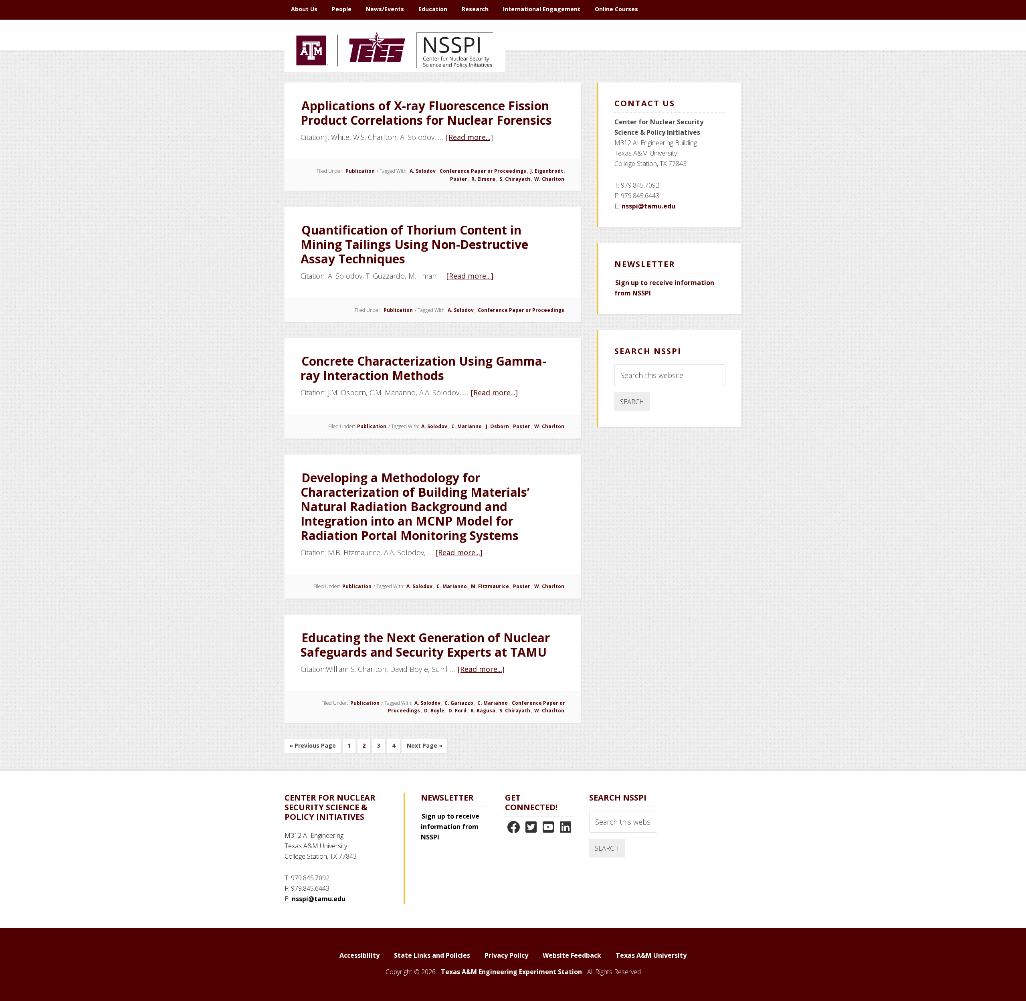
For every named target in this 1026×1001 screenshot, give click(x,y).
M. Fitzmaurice (490, 586)
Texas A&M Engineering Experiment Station (511, 971)
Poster (458, 179)
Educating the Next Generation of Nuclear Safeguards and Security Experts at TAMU (425, 644)
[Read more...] (470, 137)
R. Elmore (483, 179)
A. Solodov (423, 171)
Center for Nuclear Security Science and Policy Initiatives (395, 88)
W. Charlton (549, 179)
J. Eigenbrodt (546, 171)
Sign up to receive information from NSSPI (450, 826)
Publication (360, 171)
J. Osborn (497, 426)
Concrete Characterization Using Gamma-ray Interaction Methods (423, 368)
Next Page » (424, 747)
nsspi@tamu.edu (648, 206)
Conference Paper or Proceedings (483, 171)
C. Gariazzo (458, 703)
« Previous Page (312, 747)
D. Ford (457, 710)
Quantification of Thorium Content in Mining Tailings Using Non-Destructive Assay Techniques (414, 244)
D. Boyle (434, 710)
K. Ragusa (483, 710)
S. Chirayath (514, 179)
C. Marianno (466, 426)
